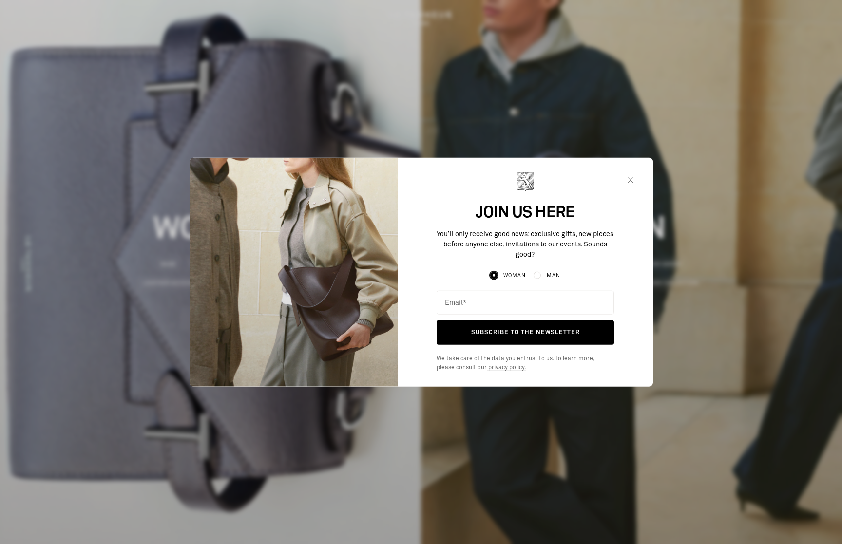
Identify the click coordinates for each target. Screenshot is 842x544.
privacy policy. (506, 367)
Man (553, 275)
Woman (514, 275)
